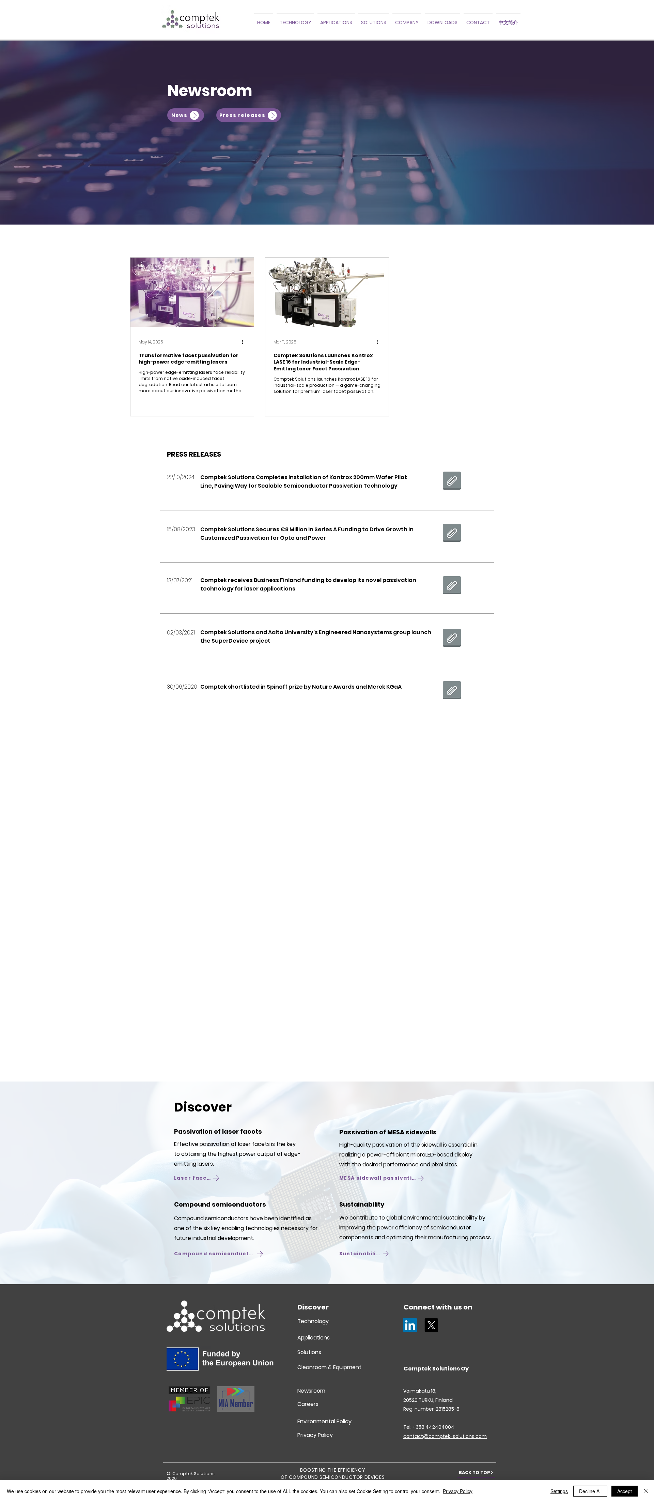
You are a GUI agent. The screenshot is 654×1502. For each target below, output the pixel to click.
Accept (624, 1491)
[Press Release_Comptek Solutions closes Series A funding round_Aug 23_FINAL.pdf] (452, 533)
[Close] (646, 1491)
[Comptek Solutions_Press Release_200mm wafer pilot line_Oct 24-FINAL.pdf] (452, 481)
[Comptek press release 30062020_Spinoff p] (452, 691)
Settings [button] (559, 1491)
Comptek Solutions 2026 (191, 1476)
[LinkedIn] (410, 1325)
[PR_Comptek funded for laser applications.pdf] (452, 586)
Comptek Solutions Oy (436, 1369)
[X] (431, 1325)
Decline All (590, 1491)
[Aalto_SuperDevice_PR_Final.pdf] (452, 638)
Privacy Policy (457, 1491)
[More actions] (244, 342)
